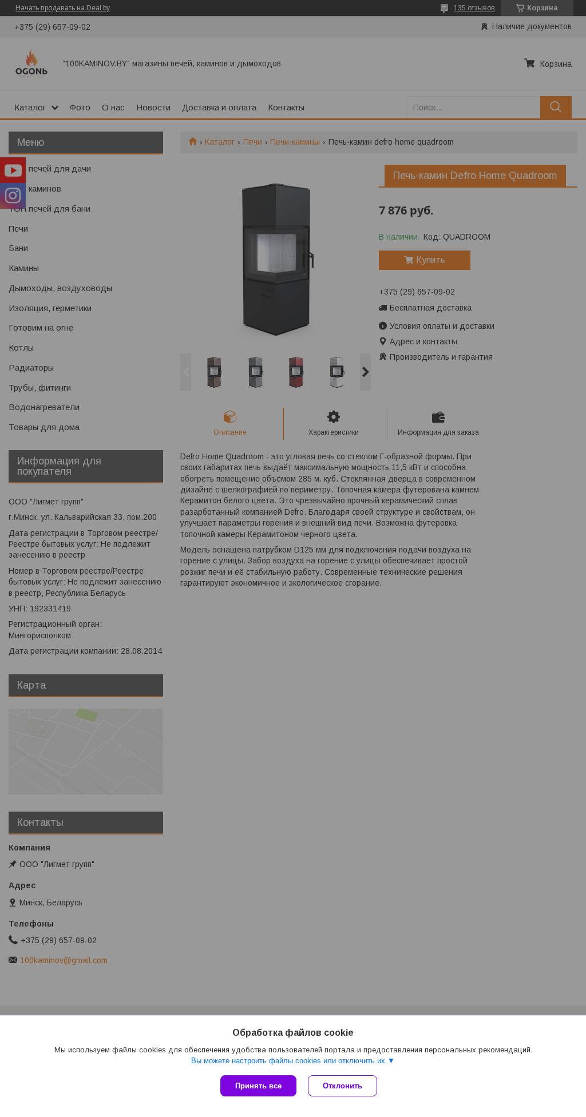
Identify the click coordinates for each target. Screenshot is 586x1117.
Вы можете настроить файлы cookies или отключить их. (289, 1060)
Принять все (258, 1086)
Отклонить (342, 1086)
